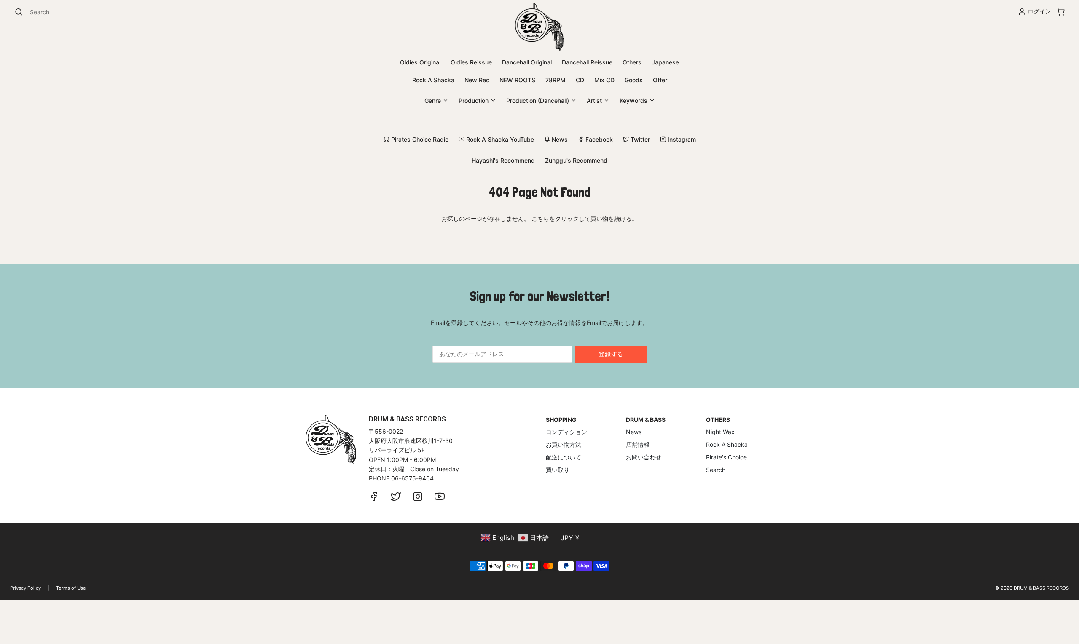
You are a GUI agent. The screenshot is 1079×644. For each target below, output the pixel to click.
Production (474, 100)
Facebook (598, 139)
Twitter (639, 139)
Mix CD (604, 79)
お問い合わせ (643, 457)
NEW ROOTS (517, 79)
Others (632, 62)
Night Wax (720, 431)
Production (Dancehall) (538, 100)
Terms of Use (71, 588)
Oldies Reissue (471, 62)
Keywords (634, 100)
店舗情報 (638, 444)
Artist (595, 100)
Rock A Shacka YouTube (499, 139)
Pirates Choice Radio (418, 139)
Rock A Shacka (433, 79)
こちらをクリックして (560, 218)
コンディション (566, 431)
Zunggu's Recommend (576, 160)
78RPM (555, 79)
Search (715, 469)
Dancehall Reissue (587, 62)
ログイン (1039, 11)
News (559, 139)
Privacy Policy (25, 588)
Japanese (665, 62)
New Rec (476, 79)
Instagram (681, 139)
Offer (660, 79)
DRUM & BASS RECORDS (1041, 588)
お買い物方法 (563, 444)
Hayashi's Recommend (503, 160)
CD (580, 79)
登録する (611, 353)
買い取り (557, 469)
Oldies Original (420, 62)
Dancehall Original (527, 62)
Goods (634, 79)
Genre (433, 100)
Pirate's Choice (726, 457)
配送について (563, 457)
